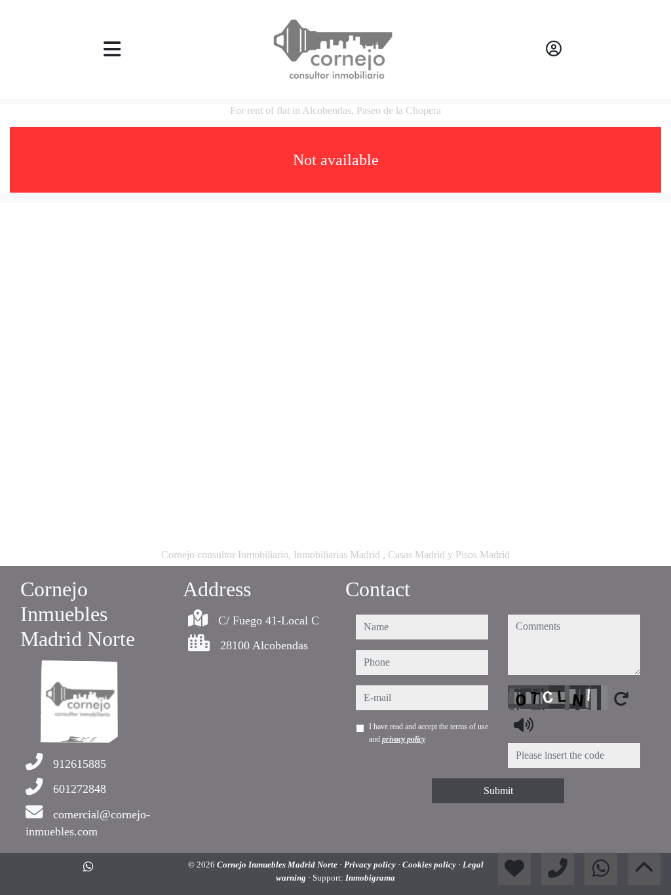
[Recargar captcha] (621, 698)
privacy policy (403, 739)
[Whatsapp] (88, 866)
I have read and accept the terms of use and (428, 732)
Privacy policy (371, 864)
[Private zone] (554, 49)
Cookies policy (430, 864)
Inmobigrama (370, 878)
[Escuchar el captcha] (523, 725)
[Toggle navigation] (112, 49)
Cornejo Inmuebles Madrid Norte (278, 864)
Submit (498, 790)
